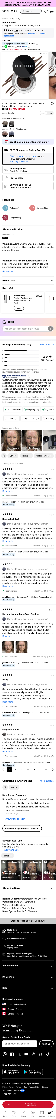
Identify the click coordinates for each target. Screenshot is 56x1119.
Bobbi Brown (9, 22)
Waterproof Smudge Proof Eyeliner (18, 908)
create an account (27, 156)
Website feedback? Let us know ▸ (28, 920)
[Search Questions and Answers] (5, 787)
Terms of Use (21, 1087)
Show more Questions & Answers (22, 828)
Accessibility (34, 1087)
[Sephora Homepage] (10, 11)
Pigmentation (9, 35)
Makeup (5, 18)
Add (18, 308)
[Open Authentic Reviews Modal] (29, 376)
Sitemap (45, 1087)
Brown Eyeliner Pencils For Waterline (19, 911)
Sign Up (46, 1043)
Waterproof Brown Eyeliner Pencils (18, 901)
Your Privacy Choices (11, 1090)
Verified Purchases (43, 455)
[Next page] (52, 769)
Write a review (47, 344)
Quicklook (7, 302)
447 (47, 769)
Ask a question (27, 30)
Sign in (13, 156)
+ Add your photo (10, 850)
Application (32, 33)
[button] (37, 43)
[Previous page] (3, 769)
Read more (7, 490)
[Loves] (46, 11)
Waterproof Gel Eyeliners (14, 904)
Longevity (42, 33)
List (50, 113)
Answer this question (15, 818)
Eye (13, 18)
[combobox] (31, 11)
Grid (43, 113)
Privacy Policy (8, 1087)
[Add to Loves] (52, 103)
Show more (7, 271)
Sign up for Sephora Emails (16, 1037)
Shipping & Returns (19, 161)
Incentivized (12, 448)
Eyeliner (21, 18)
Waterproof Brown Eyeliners (33, 898)
